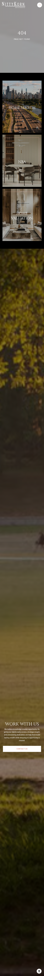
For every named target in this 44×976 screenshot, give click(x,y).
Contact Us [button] (22, 749)
